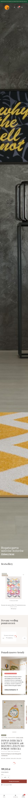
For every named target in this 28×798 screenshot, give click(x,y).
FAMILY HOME (19, 737)
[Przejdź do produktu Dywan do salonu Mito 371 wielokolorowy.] (13, 587)
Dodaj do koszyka (14, 781)
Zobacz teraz (7, 554)
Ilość (2, 774)
